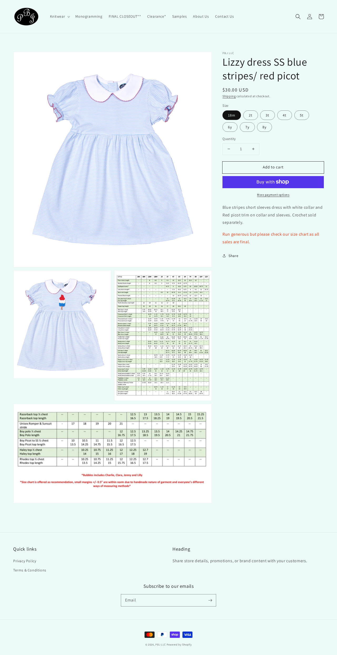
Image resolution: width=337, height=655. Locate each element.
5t (302, 115)
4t (284, 115)
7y (247, 127)
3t (267, 115)
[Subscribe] (210, 600)
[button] (59, 16)
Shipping (229, 96)
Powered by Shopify (179, 644)
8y (264, 127)
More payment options (273, 194)
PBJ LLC (161, 644)
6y (230, 127)
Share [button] (233, 255)
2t (250, 115)
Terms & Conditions (29, 570)
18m (231, 115)
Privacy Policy (24, 561)
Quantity (229, 139)
